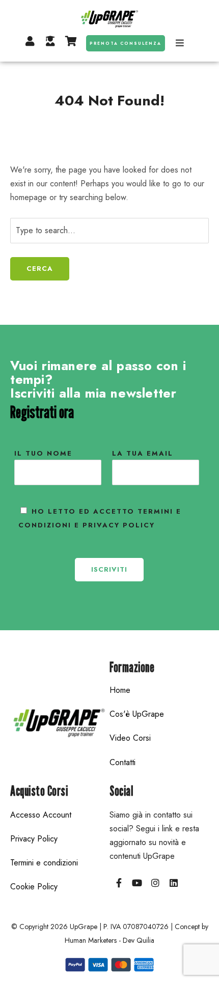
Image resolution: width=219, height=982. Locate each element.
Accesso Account (40, 815)
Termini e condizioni (44, 862)
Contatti (122, 762)
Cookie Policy (34, 886)
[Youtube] (137, 883)
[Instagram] (155, 883)
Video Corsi (130, 738)
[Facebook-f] (119, 883)
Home (120, 690)
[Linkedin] (174, 883)
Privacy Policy (34, 839)
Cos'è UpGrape (137, 714)
